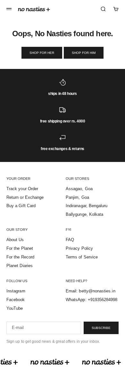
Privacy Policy (79, 248)
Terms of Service (82, 257)
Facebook (15, 299)
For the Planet (19, 248)
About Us (15, 239)
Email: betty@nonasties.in (90, 291)
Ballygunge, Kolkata (84, 214)
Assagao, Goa (79, 188)
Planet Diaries (19, 265)
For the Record (20, 257)
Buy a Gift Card (21, 205)
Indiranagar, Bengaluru (86, 205)
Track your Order (22, 188)
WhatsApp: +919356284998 (92, 299)
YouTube (14, 308)
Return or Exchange (25, 197)
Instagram (15, 291)
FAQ (70, 239)
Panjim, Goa (77, 197)
